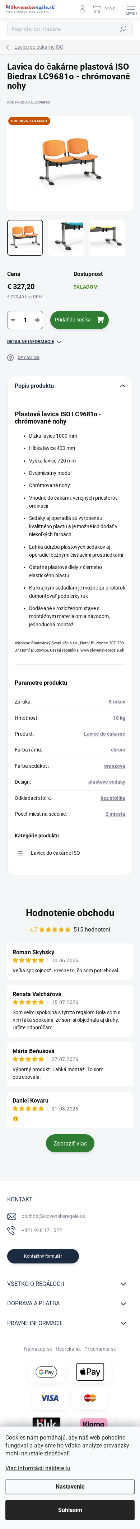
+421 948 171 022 (42, 1230)
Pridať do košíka (73, 320)
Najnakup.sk (38, 1349)
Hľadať (123, 28)
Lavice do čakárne (104, 734)
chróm (118, 750)
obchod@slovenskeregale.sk (53, 1216)
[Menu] (131, 9)
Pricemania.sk (100, 1349)
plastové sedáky (106, 782)
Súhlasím (70, 1510)
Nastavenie (70, 1486)
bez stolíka (113, 798)
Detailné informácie (30, 341)
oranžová (114, 766)
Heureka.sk (68, 1349)
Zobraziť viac (70, 1143)
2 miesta (115, 814)
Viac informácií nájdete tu (37, 1468)
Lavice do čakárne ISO (55, 853)
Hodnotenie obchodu (70, 912)
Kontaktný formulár (43, 1256)
